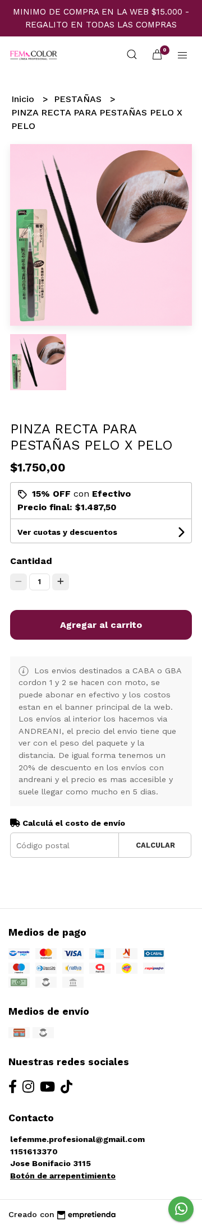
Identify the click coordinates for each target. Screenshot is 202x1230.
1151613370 (34, 1151)
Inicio (24, 99)
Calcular (155, 845)
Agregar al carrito (101, 624)
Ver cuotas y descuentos (67, 532)
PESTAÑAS (79, 99)
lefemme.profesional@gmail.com (77, 1139)
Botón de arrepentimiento (63, 1175)
